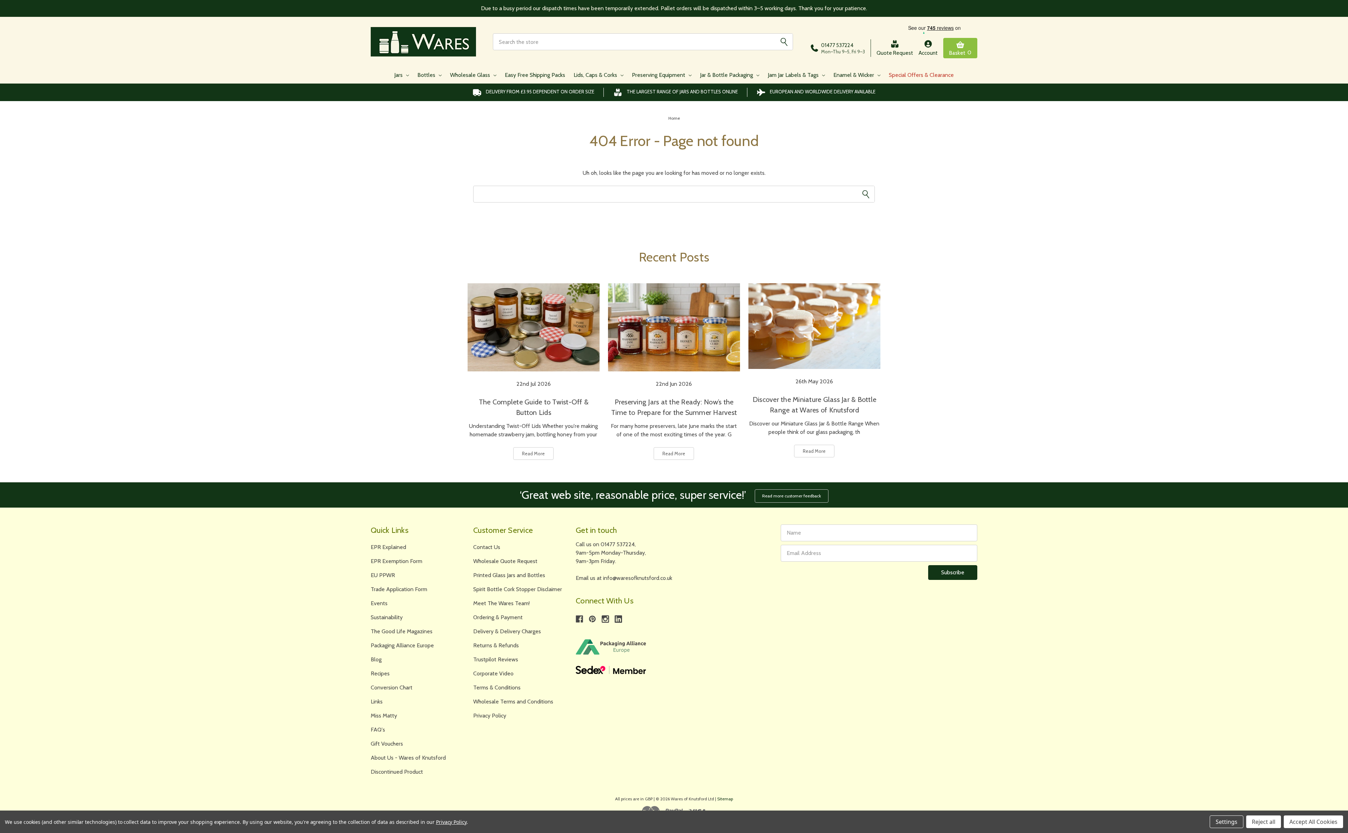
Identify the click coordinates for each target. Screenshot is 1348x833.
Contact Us (486, 547)
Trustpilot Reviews (495, 659)
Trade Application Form (399, 589)
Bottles (427, 75)
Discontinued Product (397, 771)
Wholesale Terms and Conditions (513, 701)
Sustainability (387, 617)
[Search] (784, 42)
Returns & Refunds (496, 645)
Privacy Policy (489, 715)
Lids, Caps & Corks (596, 75)
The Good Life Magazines (401, 631)
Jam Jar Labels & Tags (794, 75)
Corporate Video (493, 673)
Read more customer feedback (791, 495)
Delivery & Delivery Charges (507, 631)
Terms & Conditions (497, 687)
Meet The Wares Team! (501, 603)
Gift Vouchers (387, 743)
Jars (399, 75)
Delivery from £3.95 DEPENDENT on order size (540, 91)
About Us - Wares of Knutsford (408, 757)
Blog (376, 659)
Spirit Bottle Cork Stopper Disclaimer (517, 589)
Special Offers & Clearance (921, 75)
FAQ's (378, 729)
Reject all (1263, 822)
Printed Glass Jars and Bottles (509, 575)
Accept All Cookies (1313, 822)
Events (379, 603)
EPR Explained (388, 547)
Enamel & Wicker (854, 75)
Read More (533, 453)
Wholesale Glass (470, 75)
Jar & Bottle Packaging (727, 75)
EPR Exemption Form (396, 561)
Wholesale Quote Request (505, 561)
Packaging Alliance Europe (402, 645)
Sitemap (725, 798)
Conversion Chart (391, 687)
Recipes (380, 673)
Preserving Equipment (659, 75)
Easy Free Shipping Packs (535, 75)
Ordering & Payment (498, 617)
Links (377, 701)
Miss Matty (384, 715)
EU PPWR (383, 575)
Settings (1226, 822)
